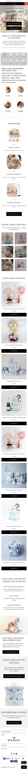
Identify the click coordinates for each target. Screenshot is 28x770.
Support (24, 762)
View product (14, 314)
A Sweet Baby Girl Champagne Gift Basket (14, 309)
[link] (7, 238)
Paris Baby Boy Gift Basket (14, 381)
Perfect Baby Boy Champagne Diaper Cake (14, 417)
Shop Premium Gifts (11, 652)
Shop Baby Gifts (14, 28)
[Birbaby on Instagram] (14, 753)
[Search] (22, 3)
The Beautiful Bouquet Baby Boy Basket (14, 562)
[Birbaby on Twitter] (16, 753)
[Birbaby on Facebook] (11, 753)
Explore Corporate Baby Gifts (14, 676)
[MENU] (0, 3)
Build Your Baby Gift (14, 23)
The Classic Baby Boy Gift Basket (14, 490)
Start (24, 767)
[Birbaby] (14, 3)
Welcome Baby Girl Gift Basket (14, 345)
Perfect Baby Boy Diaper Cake (14, 526)
